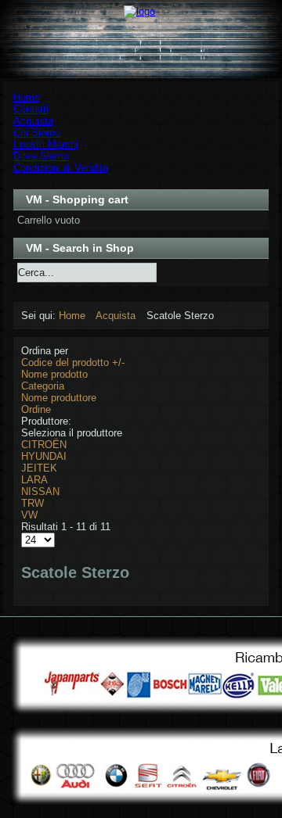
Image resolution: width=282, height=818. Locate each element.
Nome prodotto (54, 374)
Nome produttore (58, 398)
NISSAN (40, 491)
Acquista (116, 315)
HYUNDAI (44, 456)
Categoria (42, 386)
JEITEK (39, 468)
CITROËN (44, 444)
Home (72, 315)
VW (29, 515)
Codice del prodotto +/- (73, 362)
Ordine (36, 409)
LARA (34, 480)
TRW (32, 503)
